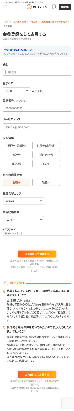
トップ (5, 21)
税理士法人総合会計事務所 (54, 21)
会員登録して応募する (37, 254)
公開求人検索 (19, 21)
